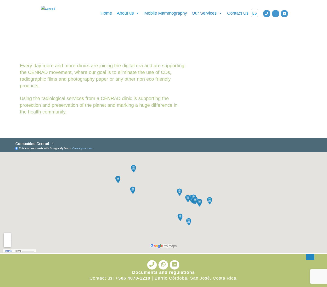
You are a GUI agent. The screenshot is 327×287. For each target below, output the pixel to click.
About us (125, 13)
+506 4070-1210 (132, 278)
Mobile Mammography (165, 13)
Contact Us (237, 13)
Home (106, 13)
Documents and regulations (163, 272)
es (254, 13)
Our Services (204, 13)
